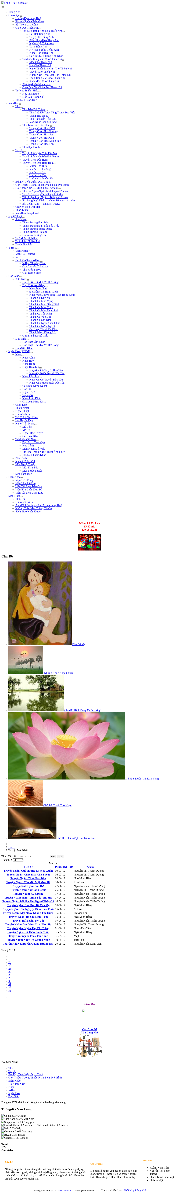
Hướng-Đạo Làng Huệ (28, 18)
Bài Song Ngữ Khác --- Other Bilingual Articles (48, 200)
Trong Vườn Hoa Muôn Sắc (45, 140)
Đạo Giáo (13, 275)
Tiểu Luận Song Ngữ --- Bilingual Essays (45, 197)
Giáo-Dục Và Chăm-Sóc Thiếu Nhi (42, 87)
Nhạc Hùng (28, 363)
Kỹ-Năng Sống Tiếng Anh (44, 49)
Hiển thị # (7, 859)
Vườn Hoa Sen (37, 172)
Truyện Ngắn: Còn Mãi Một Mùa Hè (28, 882)
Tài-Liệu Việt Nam (25, 439)
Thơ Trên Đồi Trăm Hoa (35, 125)
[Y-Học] (17, 248)
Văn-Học (13, 103)
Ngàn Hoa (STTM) (19, 351)
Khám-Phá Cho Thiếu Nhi (44, 81)
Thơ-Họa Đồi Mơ (32, 147)
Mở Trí (26, 429)
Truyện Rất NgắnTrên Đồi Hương (41, 156)
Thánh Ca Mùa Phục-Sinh (43, 310)
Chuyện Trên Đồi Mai (27, 206)
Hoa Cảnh (28, 445)
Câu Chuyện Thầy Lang (35, 266)
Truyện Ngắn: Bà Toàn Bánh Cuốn (28, 932)
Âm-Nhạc (20, 219)
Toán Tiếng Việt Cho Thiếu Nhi (47, 77)
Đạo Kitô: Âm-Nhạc (33, 285)
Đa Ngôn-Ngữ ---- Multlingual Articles (36, 187)
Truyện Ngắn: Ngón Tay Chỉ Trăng (28, 928)
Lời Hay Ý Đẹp (24, 420)
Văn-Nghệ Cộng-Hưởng (43, 121)
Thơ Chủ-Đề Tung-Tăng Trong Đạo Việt (52, 112)
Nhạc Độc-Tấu (30, 376)
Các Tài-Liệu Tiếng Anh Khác (46, 55)
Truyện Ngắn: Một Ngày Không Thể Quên (28, 912)
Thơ (17, 106)
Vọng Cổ (27, 395)
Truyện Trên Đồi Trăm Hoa (37, 162)
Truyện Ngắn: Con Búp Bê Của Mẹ (28, 905)
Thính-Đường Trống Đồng (37, 228)
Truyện (19, 150)
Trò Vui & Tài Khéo (26, 417)
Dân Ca (26, 388)
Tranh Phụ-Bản (23, 244)
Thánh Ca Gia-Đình (40, 319)
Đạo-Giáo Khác (24, 348)
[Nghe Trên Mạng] (35, 424)
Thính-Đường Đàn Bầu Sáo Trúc (40, 225)
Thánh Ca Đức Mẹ (39, 297)
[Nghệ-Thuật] (23, 217)
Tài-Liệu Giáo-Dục (26, 99)
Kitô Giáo (20, 279)
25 (9, 965)
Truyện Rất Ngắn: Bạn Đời (28, 886)
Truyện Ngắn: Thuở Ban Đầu (28, 878)
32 (9, 987)
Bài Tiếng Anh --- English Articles (41, 203)
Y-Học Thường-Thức (34, 263)
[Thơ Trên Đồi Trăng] (46, 110)
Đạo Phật (20, 338)
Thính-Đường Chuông (34, 231)
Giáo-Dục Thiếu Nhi (26, 27)
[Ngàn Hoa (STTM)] (31, 352)
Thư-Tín (20, 498)
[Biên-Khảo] (22, 477)
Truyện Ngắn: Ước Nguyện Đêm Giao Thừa (28, 909)
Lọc (53, 856)
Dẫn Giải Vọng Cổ (33, 96)
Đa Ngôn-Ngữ (16, 1083)
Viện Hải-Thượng (25, 253)
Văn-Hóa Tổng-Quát (27, 213)
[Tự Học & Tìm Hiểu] (39, 91)
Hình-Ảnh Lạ (22, 414)
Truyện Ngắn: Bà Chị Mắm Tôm (28, 916)
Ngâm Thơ (28, 392)
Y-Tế (18, 257)
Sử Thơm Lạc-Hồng (26, 24)
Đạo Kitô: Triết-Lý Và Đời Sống (40, 282)
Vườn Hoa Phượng (40, 169)
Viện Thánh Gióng (25, 483)
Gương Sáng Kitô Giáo (35, 335)
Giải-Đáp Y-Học (31, 272)
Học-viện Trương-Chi (34, 235)
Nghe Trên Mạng (24, 423)
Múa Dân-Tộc (30, 467)
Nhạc (18, 354)
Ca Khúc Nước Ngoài (34, 385)
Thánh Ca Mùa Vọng (41, 301)
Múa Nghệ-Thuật (25, 464)
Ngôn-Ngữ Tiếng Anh (41, 43)
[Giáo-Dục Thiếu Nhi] (39, 28)
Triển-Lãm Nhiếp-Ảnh (27, 241)
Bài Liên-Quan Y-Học (27, 260)
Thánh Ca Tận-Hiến (40, 313)
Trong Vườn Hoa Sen (41, 134)
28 (9, 974)
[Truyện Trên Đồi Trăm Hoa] (54, 163)
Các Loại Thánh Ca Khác (43, 329)
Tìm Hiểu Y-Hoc (31, 269)
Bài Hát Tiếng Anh (39, 33)
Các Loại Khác (30, 436)
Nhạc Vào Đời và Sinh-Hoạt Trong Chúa (52, 294)
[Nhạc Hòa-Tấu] (40, 367)
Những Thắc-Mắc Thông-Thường (34, 508)
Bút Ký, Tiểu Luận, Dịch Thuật (32, 181)
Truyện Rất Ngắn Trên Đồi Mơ (39, 153)
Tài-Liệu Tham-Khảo (34, 454)
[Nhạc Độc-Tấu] (40, 377)
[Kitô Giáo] (27, 279)
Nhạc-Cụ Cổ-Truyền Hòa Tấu (46, 370)
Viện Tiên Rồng (24, 480)
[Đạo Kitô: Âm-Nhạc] (46, 286)
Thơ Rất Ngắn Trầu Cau (42, 118)
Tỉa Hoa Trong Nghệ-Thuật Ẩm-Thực (43, 451)
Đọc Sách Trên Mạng (34, 442)
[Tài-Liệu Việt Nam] (37, 440)
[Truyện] (24, 151)
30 (9, 981)
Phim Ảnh (21, 458)
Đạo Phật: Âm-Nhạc (33, 341)
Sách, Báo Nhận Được (28, 511)
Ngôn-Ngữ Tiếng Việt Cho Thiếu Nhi (50, 74)
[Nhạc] (22, 355)
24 (9, 962)
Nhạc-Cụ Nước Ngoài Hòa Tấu (47, 373)
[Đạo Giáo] (20, 276)
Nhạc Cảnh (28, 357)
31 (9, 984)
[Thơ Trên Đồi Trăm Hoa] (50, 126)
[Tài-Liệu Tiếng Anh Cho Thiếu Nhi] (63, 31)
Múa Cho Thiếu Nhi (40, 62)
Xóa (60, 856)
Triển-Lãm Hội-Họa (26, 238)
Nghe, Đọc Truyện (32, 432)
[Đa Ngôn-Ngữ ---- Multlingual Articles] (59, 188)
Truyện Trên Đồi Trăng (35, 159)
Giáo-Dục (13, 15)
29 (9, 978)
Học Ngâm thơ (30, 93)
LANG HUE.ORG (65, 1190)
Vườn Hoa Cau (37, 175)
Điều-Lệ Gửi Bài (24, 502)
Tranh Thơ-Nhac (38, 115)
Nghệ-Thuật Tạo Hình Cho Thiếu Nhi (50, 68)
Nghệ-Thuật (15, 216)
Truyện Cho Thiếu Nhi (42, 71)
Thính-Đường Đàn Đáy (35, 222)
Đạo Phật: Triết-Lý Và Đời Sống (40, 344)
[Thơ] (21, 107)
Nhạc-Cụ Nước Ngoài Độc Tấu (47, 382)
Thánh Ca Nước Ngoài (42, 326)
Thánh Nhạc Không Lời (42, 332)
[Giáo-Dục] (20, 16)
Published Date (64, 866)
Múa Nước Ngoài (32, 470)
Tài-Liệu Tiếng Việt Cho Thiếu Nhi (42, 59)
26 (9, 968)
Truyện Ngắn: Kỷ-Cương (28, 893)
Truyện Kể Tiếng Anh (41, 37)
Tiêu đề (28, 866)
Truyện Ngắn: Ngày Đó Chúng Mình (28, 939)
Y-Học (12, 247)
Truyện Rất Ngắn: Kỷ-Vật (28, 920)
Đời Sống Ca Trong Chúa (43, 291)
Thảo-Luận (21, 209)
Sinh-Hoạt (14, 495)
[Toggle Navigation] (2, 7)
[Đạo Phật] (27, 339)
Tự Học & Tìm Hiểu (26, 90)
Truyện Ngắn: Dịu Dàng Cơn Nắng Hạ (28, 924)
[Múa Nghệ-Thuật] (36, 465)
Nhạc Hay (28, 360)
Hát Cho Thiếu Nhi (40, 65)
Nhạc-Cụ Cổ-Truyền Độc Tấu (46, 379)
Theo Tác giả (9, 856)
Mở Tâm (27, 426)
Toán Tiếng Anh (38, 46)
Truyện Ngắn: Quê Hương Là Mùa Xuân (28, 870)
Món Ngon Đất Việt (33, 448)
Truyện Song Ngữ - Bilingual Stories (42, 194)
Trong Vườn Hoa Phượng (43, 131)
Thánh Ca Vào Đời (40, 316)
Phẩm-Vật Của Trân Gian (29, 21)
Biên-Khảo (14, 476)
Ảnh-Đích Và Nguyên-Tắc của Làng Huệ (38, 505)
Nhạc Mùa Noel (38, 288)
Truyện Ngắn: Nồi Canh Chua (28, 889)
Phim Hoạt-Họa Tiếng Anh (44, 40)
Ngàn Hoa (14, 1093)
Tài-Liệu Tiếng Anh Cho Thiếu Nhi (42, 30)
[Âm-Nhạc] (27, 220)
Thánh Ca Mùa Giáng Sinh (44, 304)
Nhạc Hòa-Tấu (30, 366)
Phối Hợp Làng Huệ (135, 1190)
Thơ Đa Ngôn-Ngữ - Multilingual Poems (45, 191)
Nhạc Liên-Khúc (31, 398)
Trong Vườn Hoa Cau (41, 137)
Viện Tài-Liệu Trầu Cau (28, 486)
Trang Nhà (14, 11)
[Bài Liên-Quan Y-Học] (41, 261)
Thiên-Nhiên (22, 407)
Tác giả (89, 866)
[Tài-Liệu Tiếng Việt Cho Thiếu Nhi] (63, 60)
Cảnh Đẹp (21, 404)
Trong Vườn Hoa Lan (41, 143)
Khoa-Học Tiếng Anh (41, 52)
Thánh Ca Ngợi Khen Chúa (44, 323)
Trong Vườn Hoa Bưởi (42, 128)
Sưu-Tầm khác (23, 473)
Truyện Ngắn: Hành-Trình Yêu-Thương (28, 897)
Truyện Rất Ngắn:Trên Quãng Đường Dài (28, 943)
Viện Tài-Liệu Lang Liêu (29, 492)
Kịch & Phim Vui (25, 461)
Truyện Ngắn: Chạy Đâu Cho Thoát (28, 874)
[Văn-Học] (20, 104)
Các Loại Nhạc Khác (34, 401)
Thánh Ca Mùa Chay (41, 307)
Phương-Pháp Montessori (36, 84)
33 (9, 990)
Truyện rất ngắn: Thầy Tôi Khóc (28, 935)
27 (9, 971)
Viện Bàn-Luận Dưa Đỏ (28, 489)
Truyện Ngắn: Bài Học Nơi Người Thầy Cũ (28, 901)
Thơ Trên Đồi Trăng (33, 109)
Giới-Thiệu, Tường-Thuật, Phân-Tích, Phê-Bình (42, 184)
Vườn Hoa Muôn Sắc (41, 178)
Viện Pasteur (22, 250)
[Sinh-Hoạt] (21, 496)
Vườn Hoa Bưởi (38, 165)
